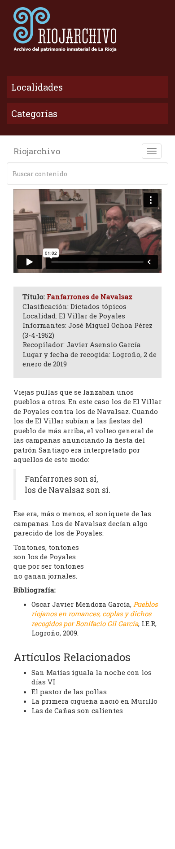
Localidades (37, 87)
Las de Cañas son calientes (77, 710)
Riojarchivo (36, 151)
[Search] (160, 173)
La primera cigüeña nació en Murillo (94, 701)
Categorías (34, 113)
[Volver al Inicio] (87, 29)
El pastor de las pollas (69, 691)
